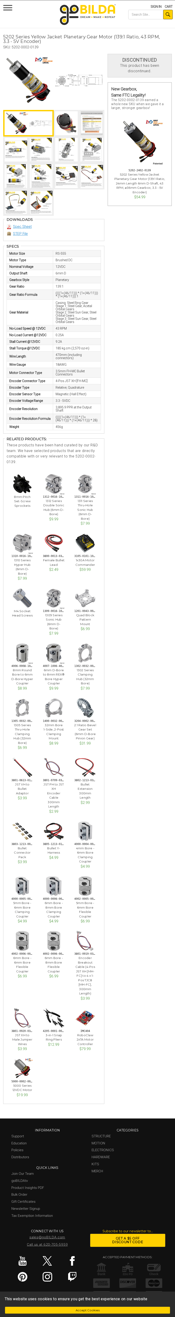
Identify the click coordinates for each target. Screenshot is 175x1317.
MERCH (97, 1171)
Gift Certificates (23, 1202)
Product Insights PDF (27, 1188)
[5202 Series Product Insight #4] (66, 176)
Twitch (72, 1277)
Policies (17, 1150)
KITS (95, 1164)
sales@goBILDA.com (47, 1237)
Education (19, 1143)
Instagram (47, 1277)
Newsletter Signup (25, 1209)
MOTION (98, 1143)
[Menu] (8, 8)
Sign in (156, 6)
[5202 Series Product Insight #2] (16, 176)
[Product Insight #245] (41, 150)
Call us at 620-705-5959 (47, 1244)
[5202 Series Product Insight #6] (16, 203)
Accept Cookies (88, 1310)
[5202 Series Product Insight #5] (91, 176)
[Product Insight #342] (66, 150)
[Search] (168, 14)
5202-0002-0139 (25, 47)
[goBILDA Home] (87, 15)
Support (17, 1136)
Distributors (20, 1157)
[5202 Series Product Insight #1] (91, 150)
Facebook (72, 1261)
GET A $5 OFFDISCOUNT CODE (127, 1240)
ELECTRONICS (103, 1150)
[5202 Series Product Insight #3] (41, 176)
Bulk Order (19, 1195)
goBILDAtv (19, 1181)
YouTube (22, 1261)
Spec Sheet (22, 226)
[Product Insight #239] (16, 150)
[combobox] (150, 14)
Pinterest (22, 1277)
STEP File (20, 233)
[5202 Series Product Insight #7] (41, 203)
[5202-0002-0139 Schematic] (79, 80)
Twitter (47, 1261)
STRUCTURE (101, 1136)
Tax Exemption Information (32, 1216)
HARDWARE (101, 1157)
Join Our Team (22, 1174)
